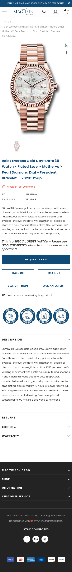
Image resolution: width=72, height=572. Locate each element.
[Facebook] (26, 539)
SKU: (4, 194)
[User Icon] (56, 12)
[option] (36, 89)
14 (8, 295)
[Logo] (23, 11)
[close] (69, 3)
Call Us (18, 273)
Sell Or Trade (17, 286)
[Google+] (35, 539)
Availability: (8, 199)
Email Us (54, 273)
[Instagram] (44, 539)
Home (5, 22)
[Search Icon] (44, 12)
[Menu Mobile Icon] (4, 11)
